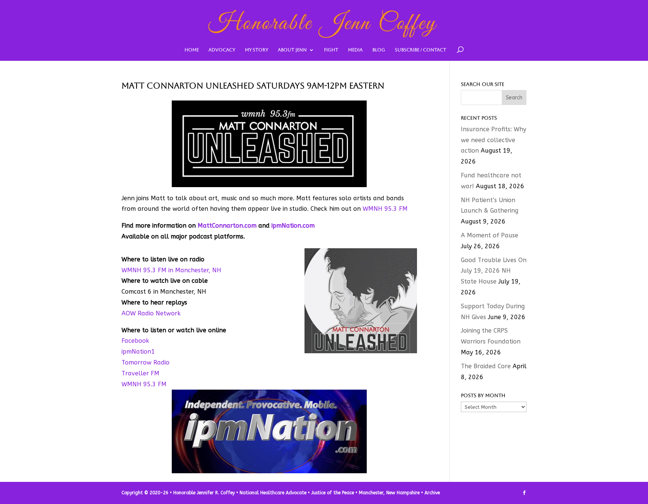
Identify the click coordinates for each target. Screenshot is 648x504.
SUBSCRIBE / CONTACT (420, 49)
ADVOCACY (221, 49)
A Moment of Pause (489, 235)
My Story (256, 49)
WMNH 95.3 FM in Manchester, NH (171, 270)
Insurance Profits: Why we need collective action (493, 140)
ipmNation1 (138, 351)
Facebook (135, 340)
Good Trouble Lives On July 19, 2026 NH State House (493, 270)
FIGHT (331, 49)
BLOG (378, 49)
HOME (191, 49)
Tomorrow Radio (146, 362)
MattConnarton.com (227, 225)
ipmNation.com (293, 225)
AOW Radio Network (151, 313)
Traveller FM (140, 373)
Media (355, 49)
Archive (432, 492)
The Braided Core (486, 366)
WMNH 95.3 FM (385, 208)
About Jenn (292, 49)
